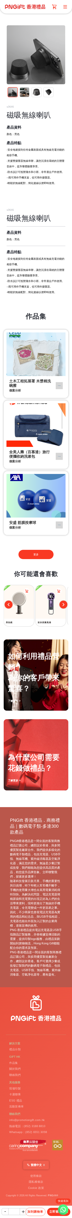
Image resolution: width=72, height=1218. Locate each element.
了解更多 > (14, 780)
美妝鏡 (9, 622)
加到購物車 (35, 1211)
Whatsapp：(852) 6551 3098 (28, 1132)
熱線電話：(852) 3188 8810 (27, 1126)
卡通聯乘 (15, 1094)
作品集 (13, 1062)
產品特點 (14, 143)
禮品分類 (15, 1049)
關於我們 (15, 1068)
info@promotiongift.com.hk (27, 1120)
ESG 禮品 (15, 1100)
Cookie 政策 (36, 1187)
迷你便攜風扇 (44, 622)
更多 (36, 554)
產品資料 (14, 127)
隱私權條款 (36, 1181)
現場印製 (15, 1088)
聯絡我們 (15, 1074)
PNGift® (53, 1195)
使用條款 (36, 1175)
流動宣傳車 (16, 1106)
